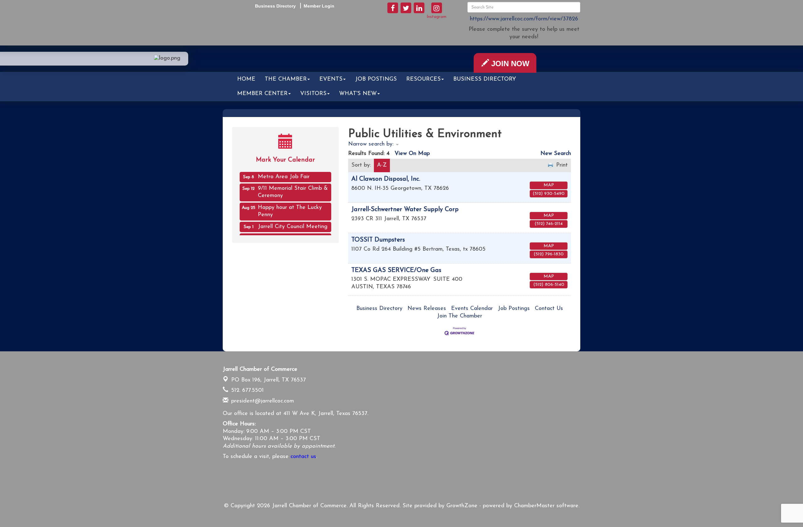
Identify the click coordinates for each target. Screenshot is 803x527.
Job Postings (376, 79)
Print (562, 165)
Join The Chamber (459, 316)
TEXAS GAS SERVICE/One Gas (396, 270)
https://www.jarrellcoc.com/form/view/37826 (524, 19)
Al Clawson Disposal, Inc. (385, 179)
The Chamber (286, 79)
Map (549, 185)
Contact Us (549, 308)
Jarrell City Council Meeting (292, 223)
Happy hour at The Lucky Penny (290, 207)
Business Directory (484, 79)
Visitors (313, 94)
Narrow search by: (370, 144)
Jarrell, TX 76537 (268, 380)
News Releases (426, 308)
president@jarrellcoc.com (261, 401)
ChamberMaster (534, 506)
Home (246, 79)
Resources (423, 79)
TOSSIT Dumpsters (378, 240)
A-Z (382, 165)
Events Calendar (472, 308)
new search (555, 154)
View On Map (412, 154)
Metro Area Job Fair (284, 173)
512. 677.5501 (246, 390)
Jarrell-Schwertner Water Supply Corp (405, 209)
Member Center (262, 94)
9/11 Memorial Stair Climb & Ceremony (293, 188)
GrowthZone (461, 506)
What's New (358, 94)
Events (331, 79)
